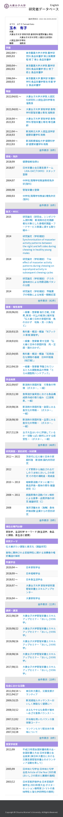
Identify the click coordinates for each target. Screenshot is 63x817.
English (54, 5)
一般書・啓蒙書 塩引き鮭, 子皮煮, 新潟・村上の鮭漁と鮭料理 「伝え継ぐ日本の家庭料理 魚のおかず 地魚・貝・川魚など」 (39, 318)
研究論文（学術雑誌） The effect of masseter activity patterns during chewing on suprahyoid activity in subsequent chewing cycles (38, 265)
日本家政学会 (33, 567)
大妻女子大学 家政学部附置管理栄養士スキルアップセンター (40, 589)
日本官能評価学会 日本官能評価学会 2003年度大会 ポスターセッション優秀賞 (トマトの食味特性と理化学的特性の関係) (39, 786)
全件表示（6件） (48, 150)
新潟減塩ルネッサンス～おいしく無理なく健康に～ (40, 702)
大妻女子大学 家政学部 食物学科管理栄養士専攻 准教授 (40, 110)
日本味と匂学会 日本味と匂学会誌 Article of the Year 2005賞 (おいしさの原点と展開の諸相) (39, 772)
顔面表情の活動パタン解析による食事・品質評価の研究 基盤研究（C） (40, 498)
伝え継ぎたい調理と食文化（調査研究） (27, 546)
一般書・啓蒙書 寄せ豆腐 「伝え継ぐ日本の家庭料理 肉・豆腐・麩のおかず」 (39, 344)
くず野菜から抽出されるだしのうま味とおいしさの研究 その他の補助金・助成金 (40, 473)
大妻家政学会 (33, 598)
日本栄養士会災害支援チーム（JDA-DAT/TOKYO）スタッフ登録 (39, 171)
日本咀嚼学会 (33, 573)
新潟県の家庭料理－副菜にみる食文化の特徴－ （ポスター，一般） (39, 410)
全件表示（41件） (47, 300)
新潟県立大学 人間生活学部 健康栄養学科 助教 (40, 133)
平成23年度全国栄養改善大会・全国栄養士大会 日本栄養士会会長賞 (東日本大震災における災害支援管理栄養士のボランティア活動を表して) (39, 756)
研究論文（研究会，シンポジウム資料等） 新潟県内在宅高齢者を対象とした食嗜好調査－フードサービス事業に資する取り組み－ (39, 223)
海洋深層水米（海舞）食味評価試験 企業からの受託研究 (40, 511)
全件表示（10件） (47, 679)
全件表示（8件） (48, 738)
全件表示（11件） (47, 604)
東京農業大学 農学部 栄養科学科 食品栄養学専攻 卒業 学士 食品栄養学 (41, 82)
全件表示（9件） (48, 520)
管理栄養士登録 (31, 189)
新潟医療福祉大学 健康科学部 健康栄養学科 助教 (40, 142)
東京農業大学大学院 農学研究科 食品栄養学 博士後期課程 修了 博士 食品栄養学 (40, 56)
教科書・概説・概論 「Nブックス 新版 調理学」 (39, 333)
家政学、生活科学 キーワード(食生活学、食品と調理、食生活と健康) (30, 533)
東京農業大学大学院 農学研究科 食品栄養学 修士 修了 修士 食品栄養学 (40, 69)
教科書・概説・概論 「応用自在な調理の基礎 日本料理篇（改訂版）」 (38, 357)
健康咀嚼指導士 (31, 161)
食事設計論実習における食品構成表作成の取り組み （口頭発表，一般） (39, 397)
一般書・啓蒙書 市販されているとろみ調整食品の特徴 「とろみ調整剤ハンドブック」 (38, 370)
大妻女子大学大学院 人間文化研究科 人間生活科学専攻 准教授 (40, 100)
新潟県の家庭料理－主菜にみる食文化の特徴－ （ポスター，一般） (39, 423)
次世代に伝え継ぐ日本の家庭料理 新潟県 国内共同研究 (40, 460)
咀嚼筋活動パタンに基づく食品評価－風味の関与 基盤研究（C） (40, 485)
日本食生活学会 (34, 579)
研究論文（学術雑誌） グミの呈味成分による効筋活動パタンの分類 (39, 282)
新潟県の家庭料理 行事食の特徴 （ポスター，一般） (39, 386)
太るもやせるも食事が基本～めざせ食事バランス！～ (40, 711)
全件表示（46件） (47, 445)
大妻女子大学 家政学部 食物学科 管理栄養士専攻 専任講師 (40, 122)
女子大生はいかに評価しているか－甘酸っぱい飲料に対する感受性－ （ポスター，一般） (39, 436)
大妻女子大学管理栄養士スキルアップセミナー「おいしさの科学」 (39, 619)
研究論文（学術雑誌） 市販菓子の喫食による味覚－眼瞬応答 (39, 293)
